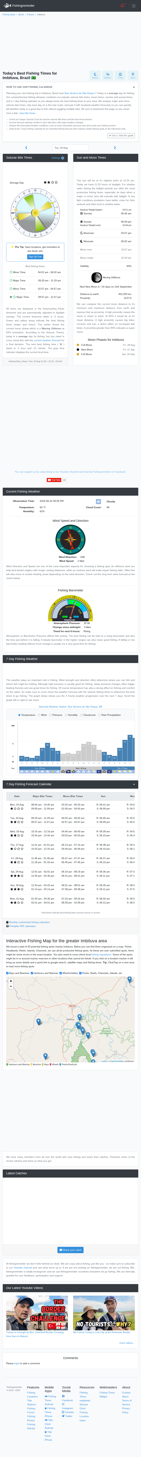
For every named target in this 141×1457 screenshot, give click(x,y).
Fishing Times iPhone (50, 1412)
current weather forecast (47, 340)
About (125, 1396)
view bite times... (28, 113)
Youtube (69, 1412)
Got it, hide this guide (122, 135)
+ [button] (11, 981)
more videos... (127, 1343)
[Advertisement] (70, 42)
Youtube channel (23, 1267)
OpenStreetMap (116, 1061)
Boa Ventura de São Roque (79, 93)
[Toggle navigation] (133, 6)
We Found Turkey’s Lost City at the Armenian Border (101, 1332)
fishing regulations (101, 954)
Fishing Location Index (84, 1416)
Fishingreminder (23, 5)
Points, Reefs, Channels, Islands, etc (102, 973)
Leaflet (104, 1061)
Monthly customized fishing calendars (29, 922)
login (16, 1363)
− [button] (11, 986)
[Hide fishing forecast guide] (134, 87)
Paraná (30, 15)
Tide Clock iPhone (48, 1436)
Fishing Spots (9, 15)
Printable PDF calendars (22, 926)
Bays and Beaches (19, 973)
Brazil (21, 15)
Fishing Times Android (50, 1400)
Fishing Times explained (85, 1396)
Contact (126, 1392)
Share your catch (71, 1250)
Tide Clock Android (49, 1424)
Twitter (68, 1416)
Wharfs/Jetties (70, 973)
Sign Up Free (35, 257)
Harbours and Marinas (46, 973)
